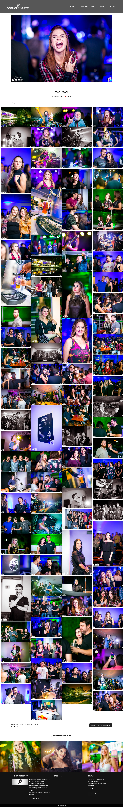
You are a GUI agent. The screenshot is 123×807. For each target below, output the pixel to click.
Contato (112, 6)
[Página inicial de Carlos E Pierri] (18, 6)
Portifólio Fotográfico (87, 6)
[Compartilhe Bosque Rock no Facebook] (11, 726)
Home (72, 6)
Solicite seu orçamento (100, 725)
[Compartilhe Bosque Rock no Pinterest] (17, 726)
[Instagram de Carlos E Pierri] (90, 788)
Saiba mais (35, 798)
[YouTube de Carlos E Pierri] (92, 788)
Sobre (102, 6)
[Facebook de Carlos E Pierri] (88, 788)
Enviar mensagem (94, 781)
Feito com (61, 805)
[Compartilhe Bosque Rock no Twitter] (14, 726)
